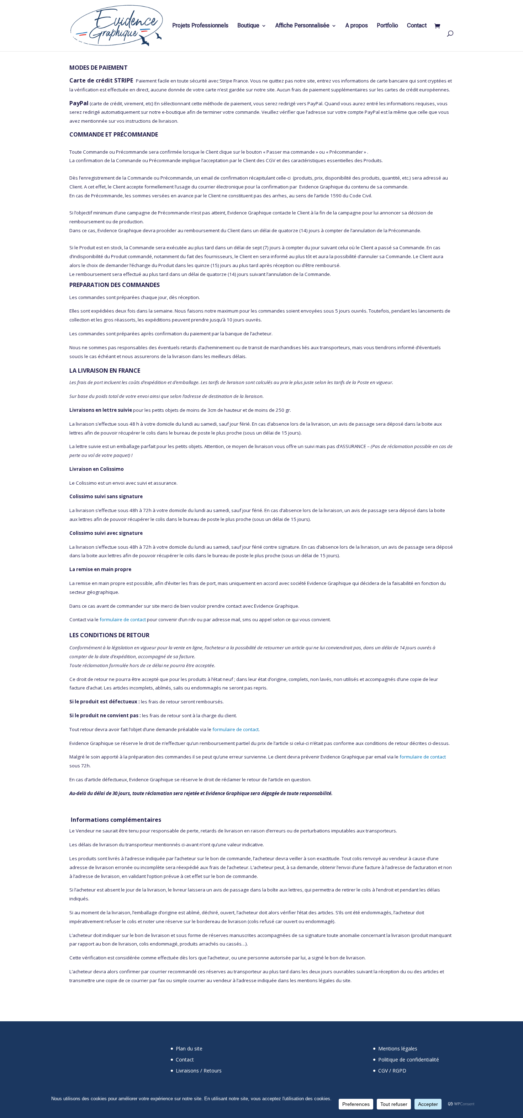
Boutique (248, 26)
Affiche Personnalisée (302, 26)
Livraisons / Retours (199, 1070)
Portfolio (387, 26)
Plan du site (189, 1048)
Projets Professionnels (200, 26)
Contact (417, 26)
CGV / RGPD (392, 1070)
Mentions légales (397, 1048)
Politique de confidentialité (408, 1059)
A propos (356, 26)
